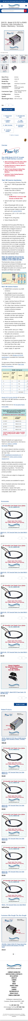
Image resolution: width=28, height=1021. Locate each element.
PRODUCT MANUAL (8, 121)
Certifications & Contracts (14, 974)
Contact (14, 987)
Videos (14, 983)
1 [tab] (13, 954)
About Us (14, 978)
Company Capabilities (14, 972)
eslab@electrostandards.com (13, 455)
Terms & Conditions (14, 995)
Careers (14, 980)
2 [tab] (15, 954)
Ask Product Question (21, 126)
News (14, 981)
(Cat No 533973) (17, 211)
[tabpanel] (14, 935)
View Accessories (20, 121)
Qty (3, 105)
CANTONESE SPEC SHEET (21, 116)
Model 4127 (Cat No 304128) (9, 397)
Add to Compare (14, 135)
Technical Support (8, 130)
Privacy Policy (14, 993)
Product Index (14, 985)
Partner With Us (14, 991)
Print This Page (8, 125)
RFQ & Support (14, 976)
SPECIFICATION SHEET (8, 116)
